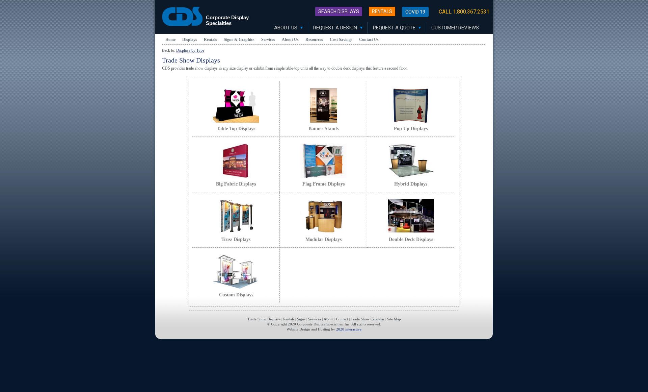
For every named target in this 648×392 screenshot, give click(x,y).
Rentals (382, 11)
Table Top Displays (236, 128)
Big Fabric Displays (236, 184)
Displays (189, 39)
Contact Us (369, 39)
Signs (301, 319)
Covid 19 (415, 12)
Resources (314, 39)
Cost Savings (341, 39)
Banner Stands (323, 128)
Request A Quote (395, 28)
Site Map (394, 319)
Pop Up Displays (411, 128)
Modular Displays (323, 239)
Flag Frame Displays (323, 184)
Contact (342, 319)
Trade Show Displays (263, 319)
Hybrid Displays (410, 184)
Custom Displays (236, 294)
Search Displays (338, 11)
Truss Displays (235, 239)
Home (170, 39)
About (328, 319)
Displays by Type (190, 50)
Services (268, 39)
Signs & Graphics (239, 39)
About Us (286, 28)
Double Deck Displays (411, 239)
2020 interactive (348, 329)
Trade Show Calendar (367, 319)
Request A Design (335, 28)
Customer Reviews (455, 28)
